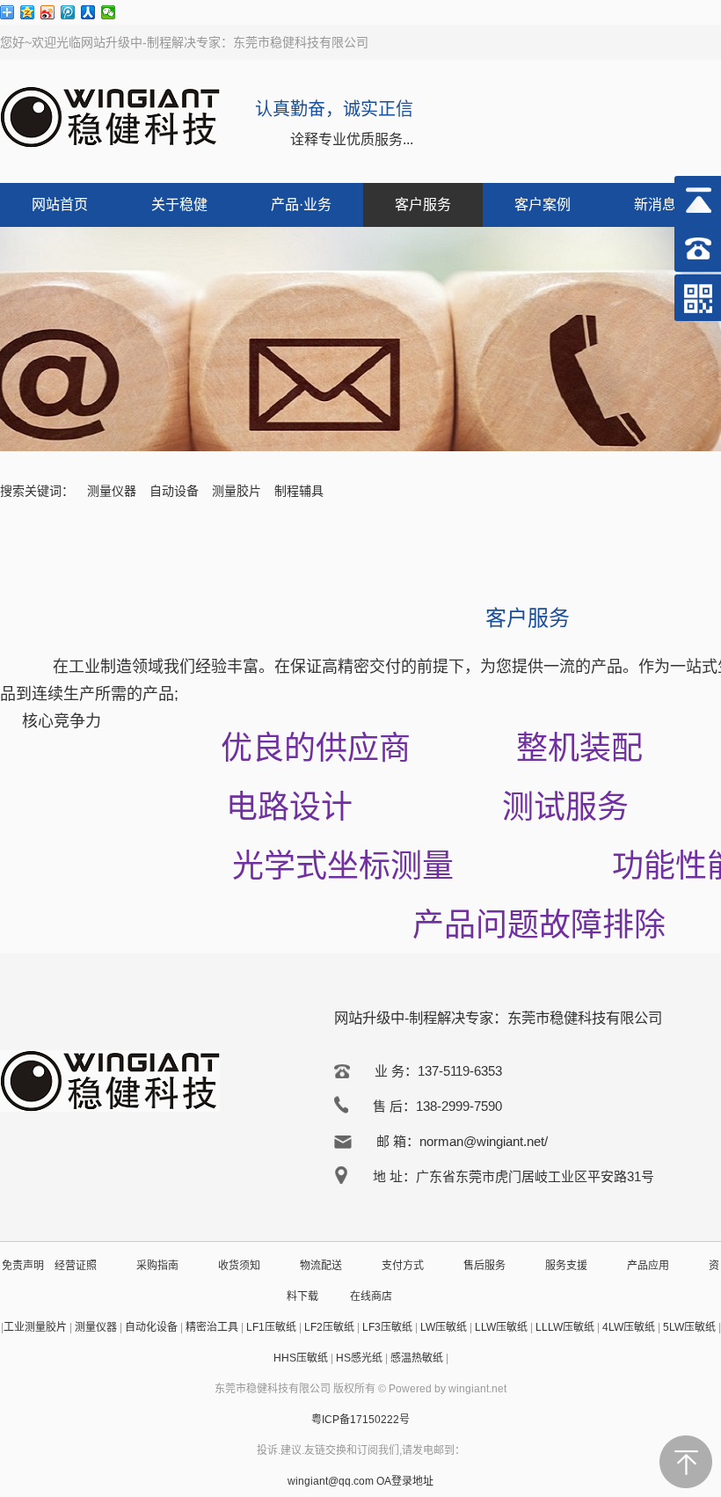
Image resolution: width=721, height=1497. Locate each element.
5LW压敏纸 (689, 1327)
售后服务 (484, 1266)
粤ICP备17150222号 (360, 1419)
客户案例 (542, 204)
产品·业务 (301, 204)
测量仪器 (111, 491)
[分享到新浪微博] (47, 12)
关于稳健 (179, 204)
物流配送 (321, 1266)
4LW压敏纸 (628, 1327)
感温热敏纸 (416, 1358)
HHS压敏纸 (300, 1358)
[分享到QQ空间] (27, 12)
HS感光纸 (359, 1358)
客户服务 (423, 204)
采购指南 (157, 1266)
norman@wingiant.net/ (483, 1141)
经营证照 (76, 1266)
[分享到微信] (108, 12)
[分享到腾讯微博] (68, 12)
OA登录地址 (404, 1481)
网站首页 (60, 204)
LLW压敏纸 (501, 1327)
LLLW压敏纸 (564, 1327)
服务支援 (566, 1266)
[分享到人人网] (88, 12)
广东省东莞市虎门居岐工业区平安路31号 (535, 1176)
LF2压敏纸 (329, 1327)
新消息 (655, 204)
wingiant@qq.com (332, 1481)
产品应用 (648, 1266)
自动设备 (174, 491)
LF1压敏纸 (271, 1327)
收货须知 (239, 1266)
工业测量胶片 (35, 1327)
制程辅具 (299, 491)
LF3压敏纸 (387, 1327)
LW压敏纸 (443, 1327)
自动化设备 (151, 1327)
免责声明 (23, 1266)
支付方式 (403, 1266)
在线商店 (371, 1296)
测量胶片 (236, 491)
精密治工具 (212, 1327)
